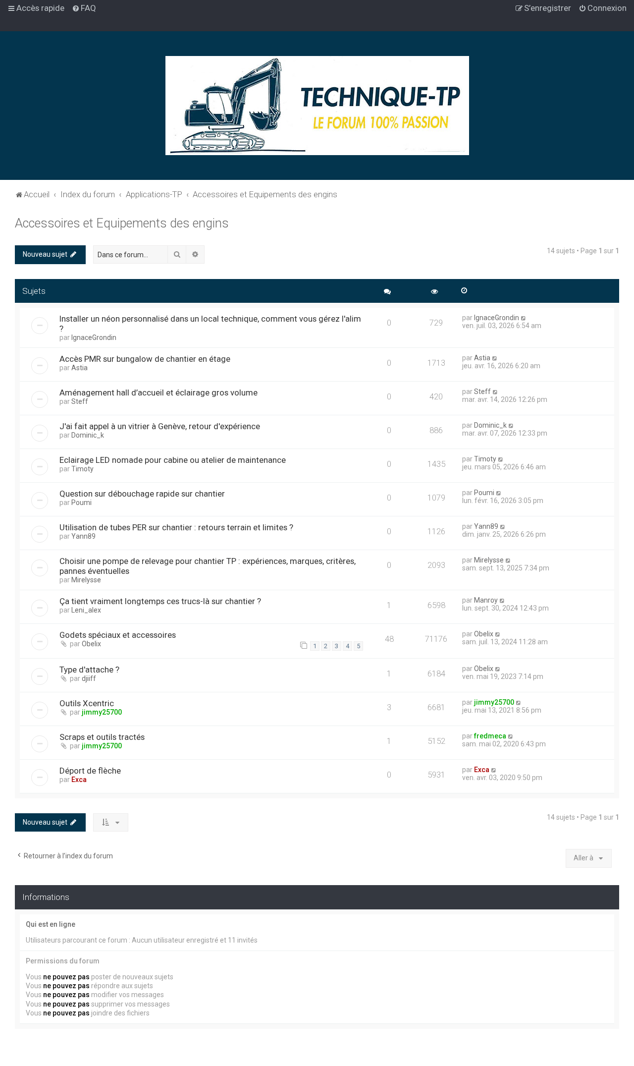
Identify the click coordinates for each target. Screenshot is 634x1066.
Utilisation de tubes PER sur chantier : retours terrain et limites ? (176, 527)
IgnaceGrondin (93, 337)
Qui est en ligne (50, 924)
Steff (79, 401)
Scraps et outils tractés (102, 737)
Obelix (91, 644)
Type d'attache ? (89, 669)
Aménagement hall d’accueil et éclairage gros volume (158, 392)
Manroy (486, 600)
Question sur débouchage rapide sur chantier (142, 494)
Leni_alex (86, 610)
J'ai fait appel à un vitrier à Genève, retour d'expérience (159, 426)
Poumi (81, 502)
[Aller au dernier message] (524, 318)
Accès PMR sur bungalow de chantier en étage (144, 359)
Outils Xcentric (86, 703)
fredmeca (490, 736)
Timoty (82, 469)
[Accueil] (317, 105)
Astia (79, 368)
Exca (79, 780)
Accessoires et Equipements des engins (122, 223)
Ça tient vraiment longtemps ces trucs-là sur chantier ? (160, 601)
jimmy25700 (102, 712)
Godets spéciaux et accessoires (117, 635)
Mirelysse (86, 580)
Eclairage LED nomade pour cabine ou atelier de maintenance (172, 460)
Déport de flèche (90, 771)
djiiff (89, 678)
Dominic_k (87, 435)
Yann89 (83, 536)
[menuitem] (84, 8)
